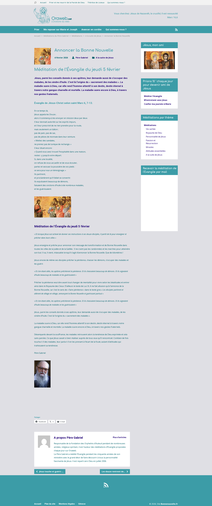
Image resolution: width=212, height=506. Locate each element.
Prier (36, 29)
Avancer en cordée (91, 29)
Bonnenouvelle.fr (169, 504)
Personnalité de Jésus (156, 136)
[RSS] (176, 29)
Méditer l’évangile (153, 96)
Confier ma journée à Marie (157, 104)
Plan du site (50, 504)
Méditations (77, 36)
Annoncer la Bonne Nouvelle (117, 36)
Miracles (150, 147)
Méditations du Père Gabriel (56, 36)
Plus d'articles (119, 437)
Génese (82, 504)
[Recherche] (35, 3)
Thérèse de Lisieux (95, 2)
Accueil (43, 2)
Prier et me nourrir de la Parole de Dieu (67, 2)
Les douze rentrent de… (114, 471)
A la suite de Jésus (93, 36)
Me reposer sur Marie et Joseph (60, 29)
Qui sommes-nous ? (116, 2)
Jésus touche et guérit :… (51, 471)
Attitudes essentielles (156, 151)
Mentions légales (67, 504)
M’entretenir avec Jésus (155, 100)
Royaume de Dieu (154, 132)
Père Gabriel (82, 57)
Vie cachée (150, 129)
